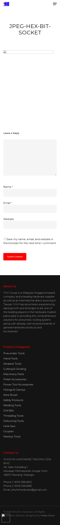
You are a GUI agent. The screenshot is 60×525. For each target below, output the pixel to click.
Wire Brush (10, 394)
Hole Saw (9, 426)
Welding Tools (12, 405)
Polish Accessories (14, 379)
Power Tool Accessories (18, 384)
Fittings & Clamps (14, 389)
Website (8, 219)
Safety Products (13, 400)
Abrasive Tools (12, 363)
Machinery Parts (13, 374)
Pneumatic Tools (13, 353)
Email (7, 203)
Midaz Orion (48, 515)
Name (8, 186)
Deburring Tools (13, 420)
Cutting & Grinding (14, 368)
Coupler (8, 431)
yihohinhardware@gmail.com (29, 489)
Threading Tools (13, 415)
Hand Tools (10, 358)
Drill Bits (8, 410)
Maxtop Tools (11, 436)
